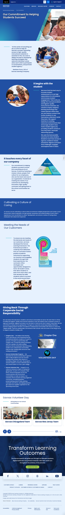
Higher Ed (13, 2)
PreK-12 (6, 2)
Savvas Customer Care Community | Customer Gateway (48, 501)
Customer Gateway (9, 485)
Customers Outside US (26, 487)
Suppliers (44, 485)
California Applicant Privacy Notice (17, 509)
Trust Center (56, 485)
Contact (50, 487)
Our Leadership (31, 501)
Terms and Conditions (56, 509)
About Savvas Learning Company (19, 501)
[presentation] (5, 431)
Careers (21, 485)
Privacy (29, 508)
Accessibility (6, 508)
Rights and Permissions (37, 509)
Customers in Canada (38, 487)
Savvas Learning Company (8, 10)
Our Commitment (20, 10)
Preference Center (32, 485)
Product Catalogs (15, 487)
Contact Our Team (32, 467)
